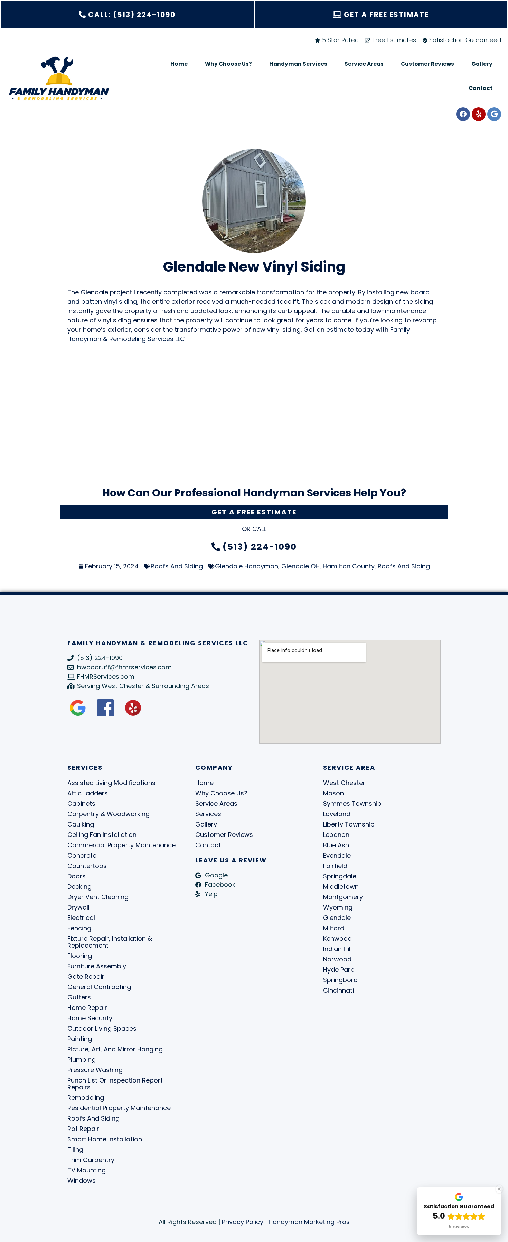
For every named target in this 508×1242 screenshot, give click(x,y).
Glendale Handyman (246, 566)
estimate (340, 329)
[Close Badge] (499, 1189)
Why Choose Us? (228, 63)
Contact (480, 88)
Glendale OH (300, 566)
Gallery (481, 63)
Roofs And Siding (177, 566)
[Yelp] (479, 114)
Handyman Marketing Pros (309, 1221)
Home (179, 63)
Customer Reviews (427, 63)
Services (208, 814)
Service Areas (364, 63)
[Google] (494, 114)
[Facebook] (463, 114)
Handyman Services (298, 63)
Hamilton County (349, 566)
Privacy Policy (242, 1221)
